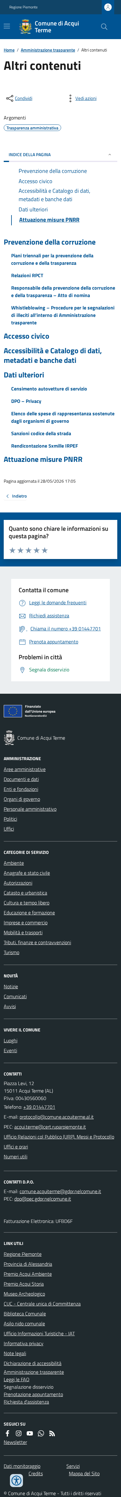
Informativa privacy (23, 1343)
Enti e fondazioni (21, 789)
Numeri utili (15, 1156)
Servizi (73, 1466)
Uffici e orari (16, 1146)
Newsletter (15, 1442)
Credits (36, 1473)
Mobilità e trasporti (23, 932)
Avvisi (10, 1006)
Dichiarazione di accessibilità (32, 1363)
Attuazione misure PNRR (43, 459)
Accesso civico (26, 336)
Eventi (10, 1050)
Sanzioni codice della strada (41, 433)
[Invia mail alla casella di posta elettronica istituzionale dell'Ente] (57, 1117)
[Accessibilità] (16, 1481)
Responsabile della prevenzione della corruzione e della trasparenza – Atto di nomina (63, 291)
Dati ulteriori (24, 375)
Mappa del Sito (84, 1473)
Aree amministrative (25, 769)
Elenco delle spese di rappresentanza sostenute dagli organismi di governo (62, 417)
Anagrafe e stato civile (27, 873)
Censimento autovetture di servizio (49, 388)
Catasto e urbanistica (25, 892)
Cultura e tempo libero (26, 902)
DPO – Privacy (26, 401)
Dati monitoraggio (22, 1466)
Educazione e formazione (29, 912)
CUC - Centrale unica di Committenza (42, 1303)
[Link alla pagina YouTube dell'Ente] (30, 1433)
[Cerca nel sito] (102, 26)
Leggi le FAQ (16, 1379)
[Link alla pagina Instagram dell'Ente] (18, 1433)
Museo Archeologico (24, 1293)
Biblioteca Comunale (25, 1313)
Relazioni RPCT (27, 275)
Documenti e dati (21, 779)
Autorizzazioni (18, 882)
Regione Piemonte (23, 7)
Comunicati (15, 996)
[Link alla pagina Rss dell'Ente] (52, 1433)
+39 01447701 (39, 1107)
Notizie (11, 986)
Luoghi (10, 1040)
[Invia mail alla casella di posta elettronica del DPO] (60, 1191)
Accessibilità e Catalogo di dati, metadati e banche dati (53, 355)
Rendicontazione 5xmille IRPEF (44, 445)
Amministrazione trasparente (48, 50)
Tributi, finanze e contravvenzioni (37, 942)
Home (9, 50)
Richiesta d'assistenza (26, 1401)
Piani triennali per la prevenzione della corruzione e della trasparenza (52, 259)
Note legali (15, 1353)
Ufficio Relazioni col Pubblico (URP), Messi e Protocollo (59, 1136)
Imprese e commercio (25, 922)
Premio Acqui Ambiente (28, 1274)
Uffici (9, 828)
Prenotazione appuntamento (33, 1394)
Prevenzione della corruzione (50, 242)
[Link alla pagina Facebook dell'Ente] (7, 1433)
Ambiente (14, 863)
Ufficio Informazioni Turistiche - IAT (39, 1333)
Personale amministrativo (30, 809)
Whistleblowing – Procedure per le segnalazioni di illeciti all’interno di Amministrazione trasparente (62, 315)
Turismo (11, 952)
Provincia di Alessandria (28, 1264)
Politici (10, 819)
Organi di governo (22, 799)
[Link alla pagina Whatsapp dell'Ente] (41, 1433)
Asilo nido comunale (24, 1323)
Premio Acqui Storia (24, 1283)
